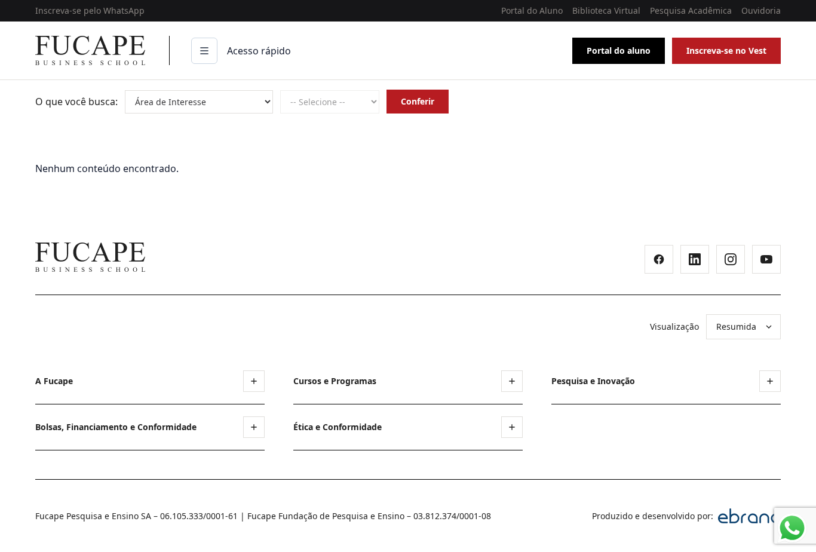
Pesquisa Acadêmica (691, 10)
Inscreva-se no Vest (726, 50)
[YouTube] (766, 259)
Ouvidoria (761, 10)
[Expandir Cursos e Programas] (512, 381)
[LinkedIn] (694, 259)
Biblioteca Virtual (606, 10)
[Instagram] (730, 259)
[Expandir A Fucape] (254, 381)
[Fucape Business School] (90, 257)
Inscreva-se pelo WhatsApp (90, 10)
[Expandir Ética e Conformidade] (512, 427)
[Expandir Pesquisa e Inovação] (770, 381)
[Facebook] (659, 259)
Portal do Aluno (532, 10)
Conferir (417, 101)
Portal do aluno (619, 50)
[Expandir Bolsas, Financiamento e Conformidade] (254, 427)
